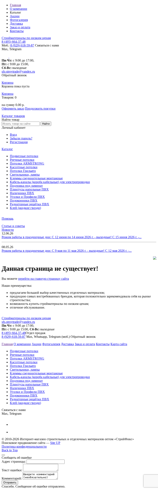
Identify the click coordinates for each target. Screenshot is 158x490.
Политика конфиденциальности (24, 446)
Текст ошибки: (12, 470)
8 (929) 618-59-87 (22, 45)
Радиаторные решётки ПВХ (29, 204)
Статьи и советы (13, 226)
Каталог (7, 149)
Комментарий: (12, 478)
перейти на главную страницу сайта (43, 278)
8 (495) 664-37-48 (14, 41)
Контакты (17, 31)
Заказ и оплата (20, 27)
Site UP (55, 443)
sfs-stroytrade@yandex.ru (18, 71)
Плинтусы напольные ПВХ (29, 189)
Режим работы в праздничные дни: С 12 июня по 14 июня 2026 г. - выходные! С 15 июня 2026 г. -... (72, 237)
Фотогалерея (19, 20)
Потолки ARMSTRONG (27, 163)
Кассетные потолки (23, 167)
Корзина (7, 82)
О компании (18, 8)
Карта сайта (118, 344)
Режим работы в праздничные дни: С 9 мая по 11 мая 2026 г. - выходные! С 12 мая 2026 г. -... (67, 250)
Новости (8, 229)
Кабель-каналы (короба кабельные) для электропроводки (50, 182)
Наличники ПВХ (22, 193)
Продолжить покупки (40, 108)
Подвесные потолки (24, 156)
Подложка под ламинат (26, 185)
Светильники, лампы (25, 174)
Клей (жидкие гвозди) (25, 208)
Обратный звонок (14, 75)
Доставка (16, 23)
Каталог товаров (13, 116)
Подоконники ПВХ (23, 200)
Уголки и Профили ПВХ (27, 197)
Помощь (7, 218)
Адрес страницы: (14, 461)
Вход (13, 134)
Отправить (9, 482)
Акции (15, 16)
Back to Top (10, 450)
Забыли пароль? (21, 138)
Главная (15, 5)
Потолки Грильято (23, 171)
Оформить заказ (13, 108)
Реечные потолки (22, 159)
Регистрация (19, 142)
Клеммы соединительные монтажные (36, 178)
